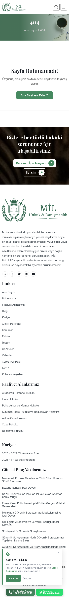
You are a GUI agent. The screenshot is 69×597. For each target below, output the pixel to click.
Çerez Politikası (11, 361)
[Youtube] (33, 274)
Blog (5, 311)
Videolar (7, 355)
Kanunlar (7, 330)
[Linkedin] (26, 274)
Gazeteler (8, 349)
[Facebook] (12, 274)
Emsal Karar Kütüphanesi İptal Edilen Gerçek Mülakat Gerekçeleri (33, 505)
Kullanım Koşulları (12, 374)
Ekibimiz (7, 336)
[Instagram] (5, 274)
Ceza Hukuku (10, 424)
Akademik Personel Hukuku (18, 393)
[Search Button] (56, 7)
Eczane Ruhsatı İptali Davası (19, 487)
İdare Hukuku (10, 399)
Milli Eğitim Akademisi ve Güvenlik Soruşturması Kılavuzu (30, 523)
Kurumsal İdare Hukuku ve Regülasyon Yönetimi (30, 411)
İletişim (31, 172)
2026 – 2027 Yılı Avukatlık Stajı (20, 453)
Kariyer (6, 317)
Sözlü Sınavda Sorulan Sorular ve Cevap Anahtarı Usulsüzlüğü (32, 495)
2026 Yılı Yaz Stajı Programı (18, 459)
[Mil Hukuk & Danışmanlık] (13, 7)
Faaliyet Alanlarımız (13, 304)
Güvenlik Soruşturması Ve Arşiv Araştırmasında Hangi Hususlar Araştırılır (34, 548)
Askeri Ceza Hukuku (14, 418)
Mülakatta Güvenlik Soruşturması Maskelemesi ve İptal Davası (31, 514)
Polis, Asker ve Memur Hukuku (20, 405)
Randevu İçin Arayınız (31, 163)
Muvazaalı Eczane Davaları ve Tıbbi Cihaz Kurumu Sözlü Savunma (32, 480)
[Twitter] (19, 274)
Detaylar (27, 578)
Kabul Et (13, 578)
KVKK (5, 368)
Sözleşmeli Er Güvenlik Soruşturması (24, 531)
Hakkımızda (9, 298)
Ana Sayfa (30, 30)
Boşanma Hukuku (12, 430)
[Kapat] (58, 552)
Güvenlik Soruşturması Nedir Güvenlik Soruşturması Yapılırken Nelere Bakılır (33, 539)
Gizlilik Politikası (11, 323)
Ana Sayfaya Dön (33, 95)
